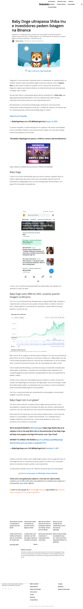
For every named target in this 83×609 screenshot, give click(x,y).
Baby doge (29, 544)
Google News (34, 492)
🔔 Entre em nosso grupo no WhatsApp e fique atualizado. (38, 473)
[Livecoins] (44, 4)
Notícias (53, 544)
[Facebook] (3, 589)
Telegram (41, 490)
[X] (11, 589)
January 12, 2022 (51, 121)
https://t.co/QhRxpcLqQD (44, 440)
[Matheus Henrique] (13, 41)
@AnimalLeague (36, 428)
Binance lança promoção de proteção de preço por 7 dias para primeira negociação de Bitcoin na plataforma (59, 538)
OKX (23, 481)
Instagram (18, 492)
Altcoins (23, 544)
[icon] (81, 4)
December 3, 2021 (52, 448)
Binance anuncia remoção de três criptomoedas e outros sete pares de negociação (59, 525)
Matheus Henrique (19, 41)
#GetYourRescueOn (17, 443)
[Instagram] (5, 589)
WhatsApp (32, 490)
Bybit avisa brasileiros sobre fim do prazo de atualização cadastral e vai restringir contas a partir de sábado (45, 525)
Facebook (61, 490)
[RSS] (8, 589)
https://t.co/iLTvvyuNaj (18, 116)
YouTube (26, 492)
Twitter (12, 492)
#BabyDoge (58, 440)
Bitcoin (36, 544)
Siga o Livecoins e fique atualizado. (40, 71)
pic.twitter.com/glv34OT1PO (35, 443)
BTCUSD (47, 544)
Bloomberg (15, 301)
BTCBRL (41, 544)
